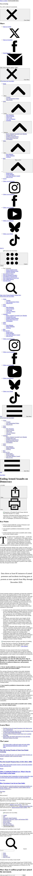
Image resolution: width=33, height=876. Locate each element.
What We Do (9, 100)
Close (2, 265)
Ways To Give (6, 857)
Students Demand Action (12, 271)
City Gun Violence (10, 119)
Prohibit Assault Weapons (12, 136)
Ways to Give (9, 177)
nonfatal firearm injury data (25, 806)
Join (1, 416)
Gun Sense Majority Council (13, 176)
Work (4, 101)
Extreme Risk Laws (11, 135)
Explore (25, 264)
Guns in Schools (10, 116)
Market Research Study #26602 (19, 807)
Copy (16, 67)
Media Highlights (10, 155)
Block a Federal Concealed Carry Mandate (16, 134)
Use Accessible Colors (13, 0)
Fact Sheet (2, 475)
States (4, 140)
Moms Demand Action (11, 269)
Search (4, 178)
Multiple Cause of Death (15, 804)
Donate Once (9, 173)
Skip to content (3, 0)
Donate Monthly (10, 174)
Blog (4, 158)
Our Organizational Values (12, 98)
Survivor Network (10, 272)
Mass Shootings (10, 115)
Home (4, 83)
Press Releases (9, 154)
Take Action (3, 295)
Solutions (5, 855)
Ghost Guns (9, 117)
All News (8, 157)
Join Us (2, 248)
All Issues (8, 120)
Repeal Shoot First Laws (12, 138)
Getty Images (24, 646)
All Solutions (9, 139)
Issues (4, 854)
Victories (8, 97)
